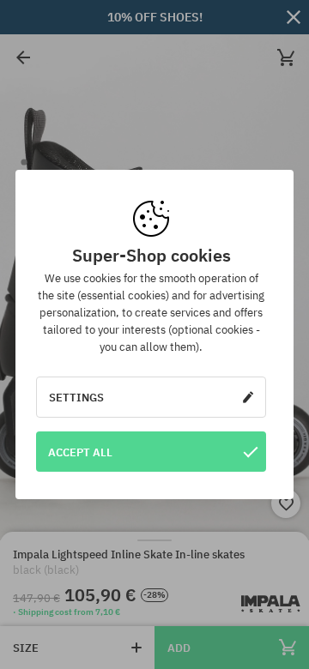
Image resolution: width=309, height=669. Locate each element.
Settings (76, 397)
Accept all (80, 452)
